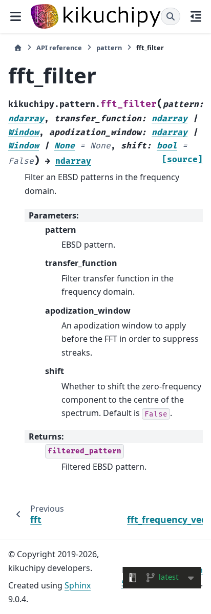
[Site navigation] (15, 16)
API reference (59, 47)
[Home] (18, 47)
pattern (109, 47)
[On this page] (195, 16)
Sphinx (78, 585)
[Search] (170, 16)
